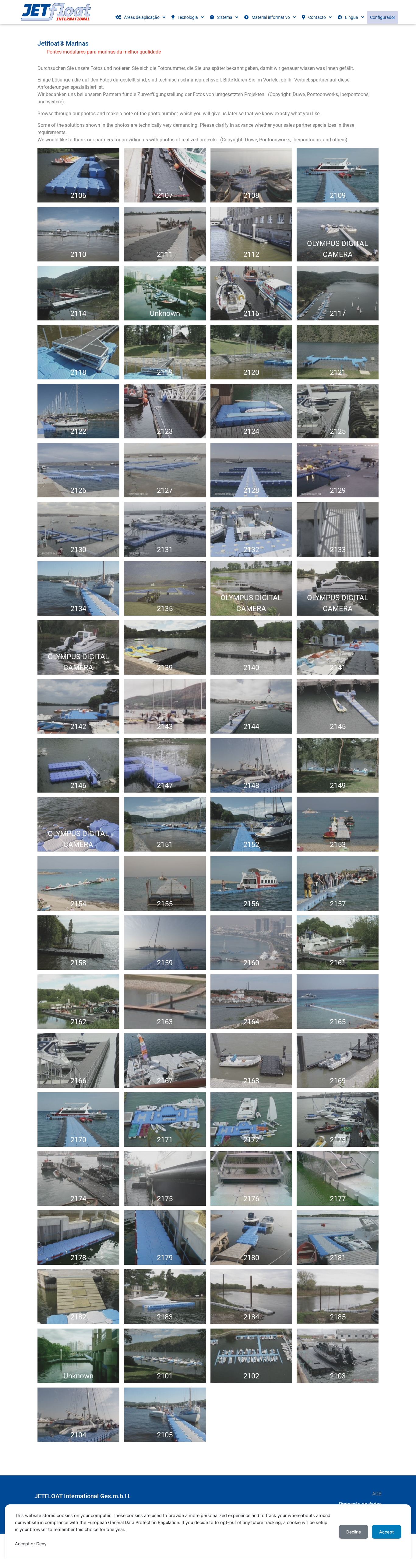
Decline (353, 1531)
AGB (377, 1494)
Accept (386, 1531)
